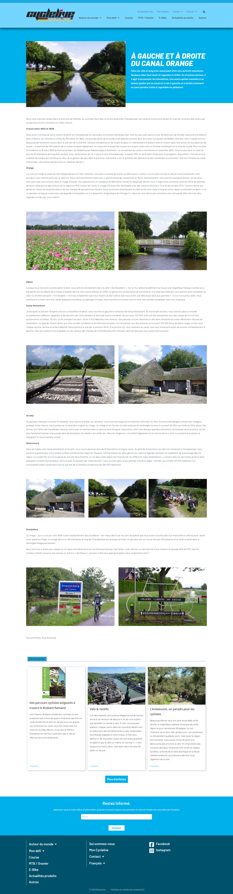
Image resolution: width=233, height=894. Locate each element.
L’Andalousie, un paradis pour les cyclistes (172, 711)
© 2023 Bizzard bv (97, 889)
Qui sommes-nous (145, 11)
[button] (203, 11)
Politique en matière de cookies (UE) (127, 889)
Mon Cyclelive (163, 11)
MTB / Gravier (146, 17)
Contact (176, 11)
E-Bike (162, 17)
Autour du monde (88, 17)
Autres (202, 17)
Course (129, 17)
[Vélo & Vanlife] (116, 686)
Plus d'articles (116, 779)
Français (190, 11)
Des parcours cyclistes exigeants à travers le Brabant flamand (52, 705)
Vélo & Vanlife (99, 709)
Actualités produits (182, 17)
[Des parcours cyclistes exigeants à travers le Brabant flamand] (56, 682)
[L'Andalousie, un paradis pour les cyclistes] (176, 686)
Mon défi (111, 17)
